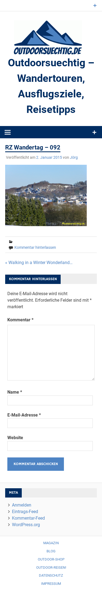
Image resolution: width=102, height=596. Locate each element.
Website (15, 437)
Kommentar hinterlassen (35, 247)
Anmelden (21, 505)
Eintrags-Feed (25, 511)
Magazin (51, 543)
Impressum (51, 584)
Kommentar (20, 319)
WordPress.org (26, 524)
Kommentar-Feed (28, 518)
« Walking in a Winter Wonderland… (39, 262)
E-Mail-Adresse (24, 415)
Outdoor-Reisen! (51, 567)
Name (14, 392)
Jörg (74, 157)
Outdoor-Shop (51, 559)
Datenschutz (51, 575)
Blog (51, 551)
